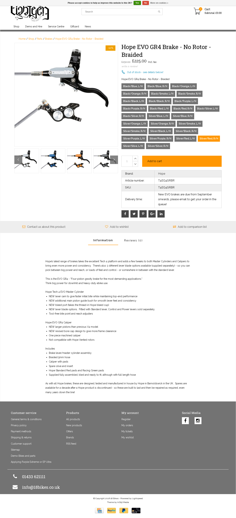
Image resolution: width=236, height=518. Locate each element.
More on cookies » (159, 3)
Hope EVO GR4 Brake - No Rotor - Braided (79, 38)
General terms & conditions (26, 419)
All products (73, 419)
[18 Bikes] (46, 11)
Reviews (133, 240)
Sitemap (15, 449)
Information (103, 240)
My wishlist (127, 437)
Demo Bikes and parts (23, 455)
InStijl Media (123, 502)
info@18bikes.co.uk (41, 487)
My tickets (127, 431)
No (145, 3)
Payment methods (21, 431)
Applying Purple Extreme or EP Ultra (31, 462)
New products (74, 425)
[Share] (125, 214)
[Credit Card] (99, 510)
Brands (70, 437)
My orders (127, 425)
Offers (69, 431)
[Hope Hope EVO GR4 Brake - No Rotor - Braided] (66, 95)
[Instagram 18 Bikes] (198, 419)
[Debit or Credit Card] (136, 510)
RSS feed (71, 443)
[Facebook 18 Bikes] (185, 419)
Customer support (21, 443)
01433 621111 (33, 476)
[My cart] (197, 11)
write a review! (129, 66)
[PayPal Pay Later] (123, 510)
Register (126, 419)
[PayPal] (111, 510)
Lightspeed (137, 498)
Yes (137, 3)
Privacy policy (19, 425)
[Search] (159, 11)
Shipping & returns (21, 437)
